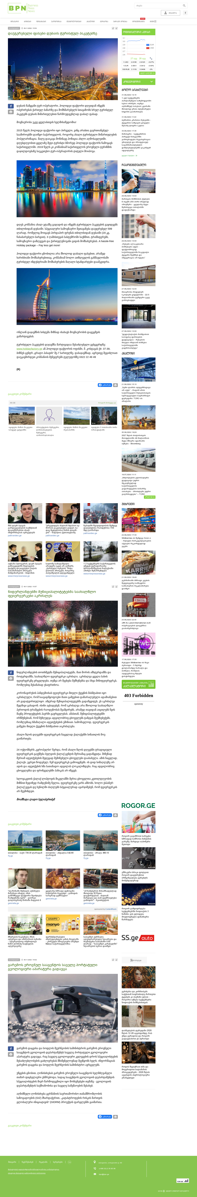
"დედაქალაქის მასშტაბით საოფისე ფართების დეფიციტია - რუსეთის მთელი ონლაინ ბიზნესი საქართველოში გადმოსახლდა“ (135, 341)
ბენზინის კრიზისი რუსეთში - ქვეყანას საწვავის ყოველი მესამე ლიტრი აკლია (136, 123)
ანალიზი (128, 353)
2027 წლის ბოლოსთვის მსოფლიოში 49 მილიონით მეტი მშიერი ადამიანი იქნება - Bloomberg (135, 439)
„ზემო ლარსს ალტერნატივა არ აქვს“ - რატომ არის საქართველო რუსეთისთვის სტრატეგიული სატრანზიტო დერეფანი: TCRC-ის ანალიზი (136, 394)
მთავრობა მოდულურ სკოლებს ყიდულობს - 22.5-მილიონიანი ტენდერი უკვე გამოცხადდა (136, 296)
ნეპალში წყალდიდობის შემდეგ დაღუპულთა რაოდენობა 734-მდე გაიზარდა (100, 527)
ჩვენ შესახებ (27, 1162)
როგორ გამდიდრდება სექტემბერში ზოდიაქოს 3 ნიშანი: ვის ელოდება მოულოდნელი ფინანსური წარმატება (135, 914)
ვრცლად (149, 497)
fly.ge (10, 856)
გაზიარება (107, 385)
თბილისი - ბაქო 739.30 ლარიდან (25, 853)
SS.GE (12, 403)
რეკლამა (43, 1162)
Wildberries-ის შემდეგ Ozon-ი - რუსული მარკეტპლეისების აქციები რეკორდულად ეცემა (136, 542)
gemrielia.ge (13, 903)
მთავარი (12, 1162)
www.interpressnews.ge (19, 576)
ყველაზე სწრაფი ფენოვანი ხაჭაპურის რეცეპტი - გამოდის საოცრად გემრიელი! (62, 893)
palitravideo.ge (14, 535)
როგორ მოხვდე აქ (107, 403)
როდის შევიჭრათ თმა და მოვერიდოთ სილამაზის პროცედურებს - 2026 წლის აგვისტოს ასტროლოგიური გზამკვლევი (136, 1072)
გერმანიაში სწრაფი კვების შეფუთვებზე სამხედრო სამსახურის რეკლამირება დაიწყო (136, 584)
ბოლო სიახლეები (135, 90)
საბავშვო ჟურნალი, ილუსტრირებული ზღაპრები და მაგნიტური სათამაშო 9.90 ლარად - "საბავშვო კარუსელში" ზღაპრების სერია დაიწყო (100, 941)
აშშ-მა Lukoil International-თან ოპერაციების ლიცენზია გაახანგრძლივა (136, 625)
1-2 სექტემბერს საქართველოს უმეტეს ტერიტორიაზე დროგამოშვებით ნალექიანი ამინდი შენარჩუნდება (100, 567)
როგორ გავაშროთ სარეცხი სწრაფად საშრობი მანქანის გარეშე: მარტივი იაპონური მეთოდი (136, 840)
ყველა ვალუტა (146, 73)
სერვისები (58, 1162)
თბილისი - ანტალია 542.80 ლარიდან (60, 854)
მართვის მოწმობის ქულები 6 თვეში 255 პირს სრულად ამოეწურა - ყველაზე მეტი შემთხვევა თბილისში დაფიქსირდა (136, 204)
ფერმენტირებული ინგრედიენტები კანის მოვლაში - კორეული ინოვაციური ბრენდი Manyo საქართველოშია (62, 940)
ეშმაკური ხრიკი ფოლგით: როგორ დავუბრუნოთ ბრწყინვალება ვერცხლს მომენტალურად (135, 876)
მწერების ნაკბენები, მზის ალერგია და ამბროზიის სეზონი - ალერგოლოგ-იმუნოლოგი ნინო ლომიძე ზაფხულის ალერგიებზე (24, 941)
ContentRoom (110, 909)
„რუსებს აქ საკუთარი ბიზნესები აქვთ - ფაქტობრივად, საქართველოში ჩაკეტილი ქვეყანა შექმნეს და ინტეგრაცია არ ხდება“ (135, 251)
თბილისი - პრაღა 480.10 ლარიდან (96, 854)
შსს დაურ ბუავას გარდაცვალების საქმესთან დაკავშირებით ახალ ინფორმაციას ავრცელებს (22, 529)
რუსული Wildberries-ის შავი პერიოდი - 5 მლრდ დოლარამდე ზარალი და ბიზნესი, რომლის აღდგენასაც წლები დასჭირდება (135, 669)
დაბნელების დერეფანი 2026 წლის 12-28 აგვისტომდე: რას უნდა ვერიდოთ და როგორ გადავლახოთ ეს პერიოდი (137, 1034)
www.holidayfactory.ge (29, 348)
